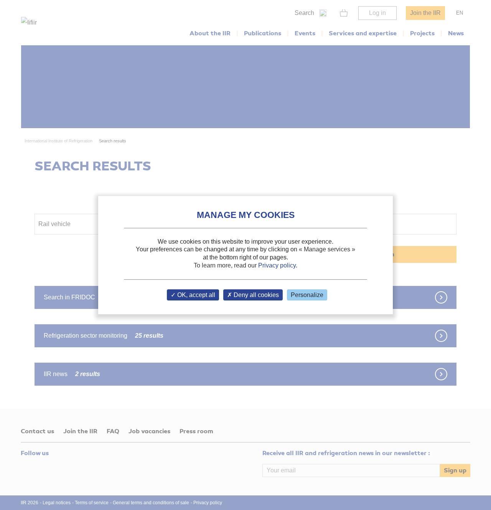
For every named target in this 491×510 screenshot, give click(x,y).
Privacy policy (277, 265)
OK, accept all (195, 295)
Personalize (307, 295)
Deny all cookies (255, 295)
